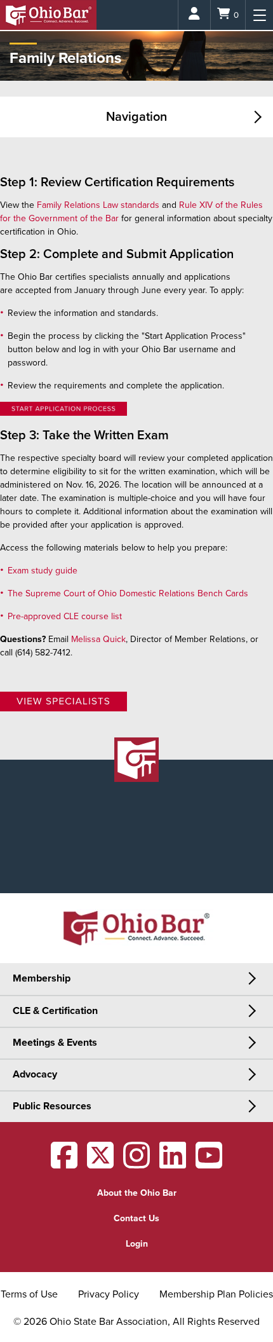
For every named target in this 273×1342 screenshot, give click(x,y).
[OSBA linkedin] (172, 1163)
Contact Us (136, 1218)
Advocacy (35, 1074)
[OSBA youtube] (209, 1163)
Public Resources (52, 1106)
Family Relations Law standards (98, 205)
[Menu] (259, 15)
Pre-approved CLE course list (65, 616)
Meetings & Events (55, 1042)
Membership (41, 978)
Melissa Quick (98, 639)
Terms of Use (29, 1294)
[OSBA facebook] (64, 1163)
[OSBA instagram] (136, 1163)
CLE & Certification (55, 1010)
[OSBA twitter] (100, 1163)
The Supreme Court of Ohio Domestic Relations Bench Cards (129, 593)
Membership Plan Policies (216, 1294)
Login (137, 1243)
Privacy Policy (108, 1294)
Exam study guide (42, 570)
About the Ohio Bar (136, 1193)
